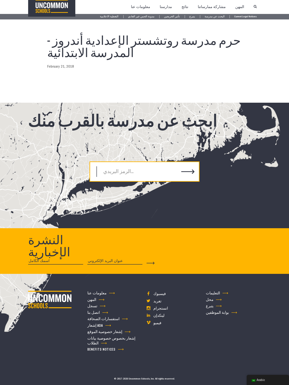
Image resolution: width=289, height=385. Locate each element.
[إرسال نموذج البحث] (188, 172)
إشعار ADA (95, 326)
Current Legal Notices (245, 16)
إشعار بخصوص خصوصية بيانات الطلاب (111, 340)
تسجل (92, 306)
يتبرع (192, 16)
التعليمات (213, 293)
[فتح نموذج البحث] (255, 7)
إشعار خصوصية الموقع (104, 332)
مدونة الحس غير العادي (141, 16)
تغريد (157, 301)
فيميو (157, 323)
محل (209, 300)
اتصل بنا (93, 313)
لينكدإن (158, 316)
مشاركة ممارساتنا (212, 7)
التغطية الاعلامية (109, 16)
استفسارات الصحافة (103, 319)
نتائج (185, 7)
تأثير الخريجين (172, 16)
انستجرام (160, 308)
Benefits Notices (101, 349)
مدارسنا (166, 7)
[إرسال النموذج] (151, 263)
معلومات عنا (140, 7)
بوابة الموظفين (217, 313)
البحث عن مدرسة (215, 16)
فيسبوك (159, 294)
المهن (239, 7)
